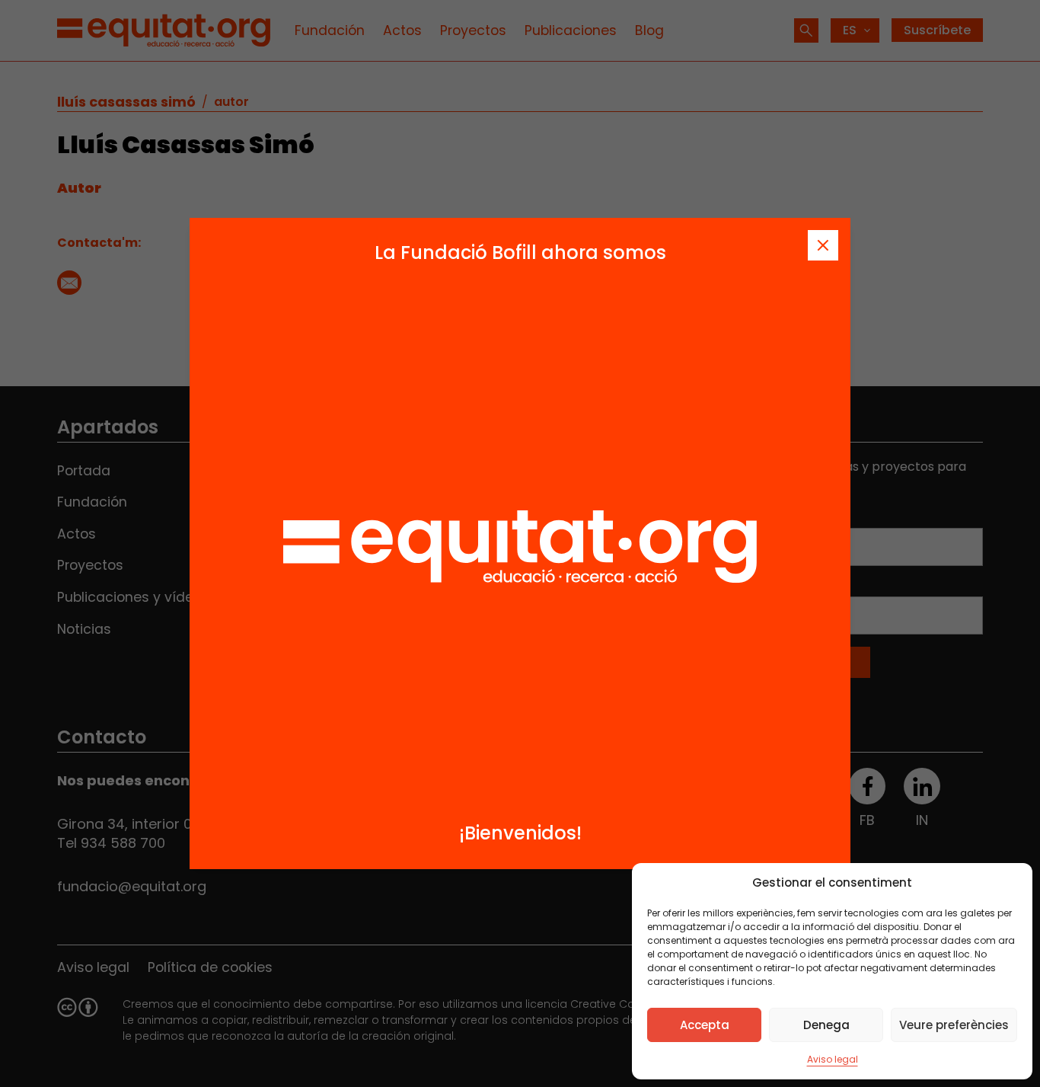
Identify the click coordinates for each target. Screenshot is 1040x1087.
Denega (826, 1025)
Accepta (704, 1025)
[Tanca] (823, 245)
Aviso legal (832, 1059)
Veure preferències (954, 1025)
